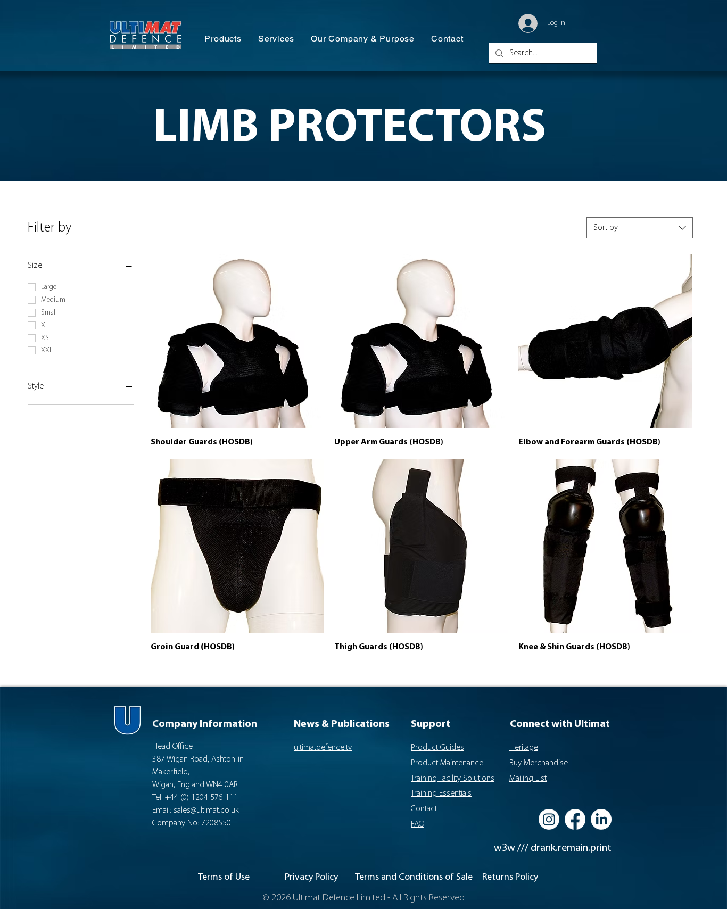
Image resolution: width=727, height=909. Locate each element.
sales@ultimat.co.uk (206, 810)
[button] (223, 39)
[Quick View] (237, 341)
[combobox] (639, 227)
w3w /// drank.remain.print (553, 848)
